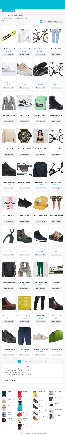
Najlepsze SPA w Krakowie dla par (11, 368)
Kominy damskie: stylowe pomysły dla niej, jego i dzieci (17, 374)
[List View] (44, 21)
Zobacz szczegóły (8, 54)
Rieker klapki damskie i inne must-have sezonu (14, 372)
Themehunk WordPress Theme (39, 433)
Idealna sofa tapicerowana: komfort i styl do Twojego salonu (18, 366)
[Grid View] (41, 21)
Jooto (23, 433)
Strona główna (5, 18)
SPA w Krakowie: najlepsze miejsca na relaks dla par (16, 370)
